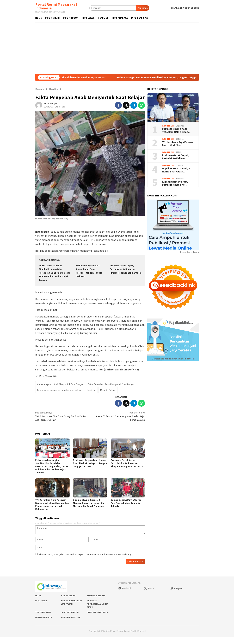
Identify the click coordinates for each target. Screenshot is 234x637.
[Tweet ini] (126, 105)
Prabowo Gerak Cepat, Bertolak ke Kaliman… (175, 157)
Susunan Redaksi (96, 595)
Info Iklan (41, 600)
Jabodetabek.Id (70, 612)
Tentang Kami (43, 612)
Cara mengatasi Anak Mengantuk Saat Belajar (60, 384)
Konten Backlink (71, 617)
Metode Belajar (108, 390)
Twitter (151, 588)
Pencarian (143, 7)
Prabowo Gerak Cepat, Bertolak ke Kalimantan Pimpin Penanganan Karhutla (125, 269)
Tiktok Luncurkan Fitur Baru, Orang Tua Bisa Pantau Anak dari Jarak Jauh (60, 416)
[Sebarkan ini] (118, 105)
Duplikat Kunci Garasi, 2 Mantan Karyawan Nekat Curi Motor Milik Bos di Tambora (89, 503)
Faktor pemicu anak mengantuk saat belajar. (59, 390)
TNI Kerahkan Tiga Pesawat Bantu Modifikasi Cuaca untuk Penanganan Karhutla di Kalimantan (52, 504)
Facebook (126, 588)
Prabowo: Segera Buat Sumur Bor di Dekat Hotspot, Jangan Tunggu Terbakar (137, 77)
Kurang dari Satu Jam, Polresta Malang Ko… (175, 183)
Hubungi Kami (68, 595)
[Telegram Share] (133, 105)
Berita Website (43, 617)
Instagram (178, 588)
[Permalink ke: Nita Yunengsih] (38, 105)
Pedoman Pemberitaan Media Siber (97, 604)
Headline (91, 390)
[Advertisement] (117, 48)
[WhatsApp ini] (141, 105)
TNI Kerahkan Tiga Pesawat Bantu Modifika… (178, 144)
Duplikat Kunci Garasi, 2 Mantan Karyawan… (176, 170)
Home (38, 595)
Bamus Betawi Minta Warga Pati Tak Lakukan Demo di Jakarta (126, 503)
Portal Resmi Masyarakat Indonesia (56, 6)
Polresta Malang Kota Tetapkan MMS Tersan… (176, 130)
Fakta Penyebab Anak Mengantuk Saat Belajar (111, 384)
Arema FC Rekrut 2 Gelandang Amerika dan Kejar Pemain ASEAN (120, 416)
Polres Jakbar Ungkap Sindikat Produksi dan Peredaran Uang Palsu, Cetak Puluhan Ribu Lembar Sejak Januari (54, 272)
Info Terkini (168, 126)
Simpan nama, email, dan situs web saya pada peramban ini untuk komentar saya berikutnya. (86, 554)
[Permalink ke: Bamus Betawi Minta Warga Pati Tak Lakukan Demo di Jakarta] (128, 487)
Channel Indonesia (97, 612)
